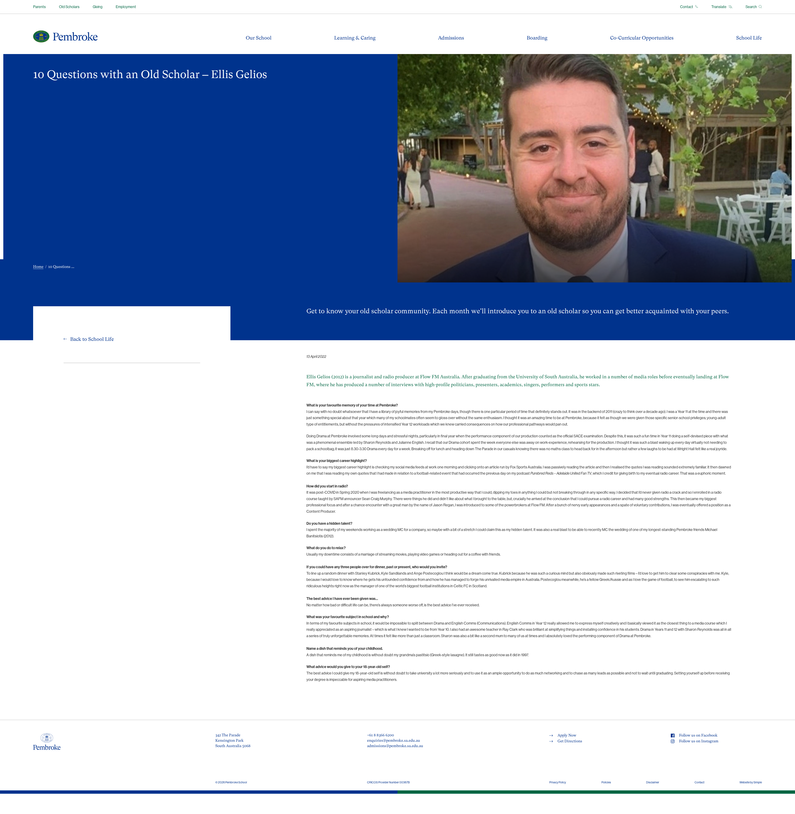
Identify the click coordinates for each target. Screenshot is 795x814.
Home (38, 266)
